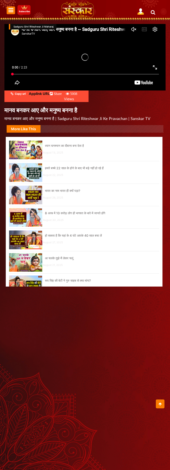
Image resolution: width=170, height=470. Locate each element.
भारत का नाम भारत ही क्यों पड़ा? (62, 191)
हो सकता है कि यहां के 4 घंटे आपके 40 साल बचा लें (73, 235)
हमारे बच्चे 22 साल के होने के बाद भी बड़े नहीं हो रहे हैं (74, 168)
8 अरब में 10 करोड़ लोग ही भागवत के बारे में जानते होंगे (75, 213)
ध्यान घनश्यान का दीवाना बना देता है (64, 145)
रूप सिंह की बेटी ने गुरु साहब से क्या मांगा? (68, 280)
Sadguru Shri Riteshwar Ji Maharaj (34, 26)
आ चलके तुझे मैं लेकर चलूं (59, 258)
